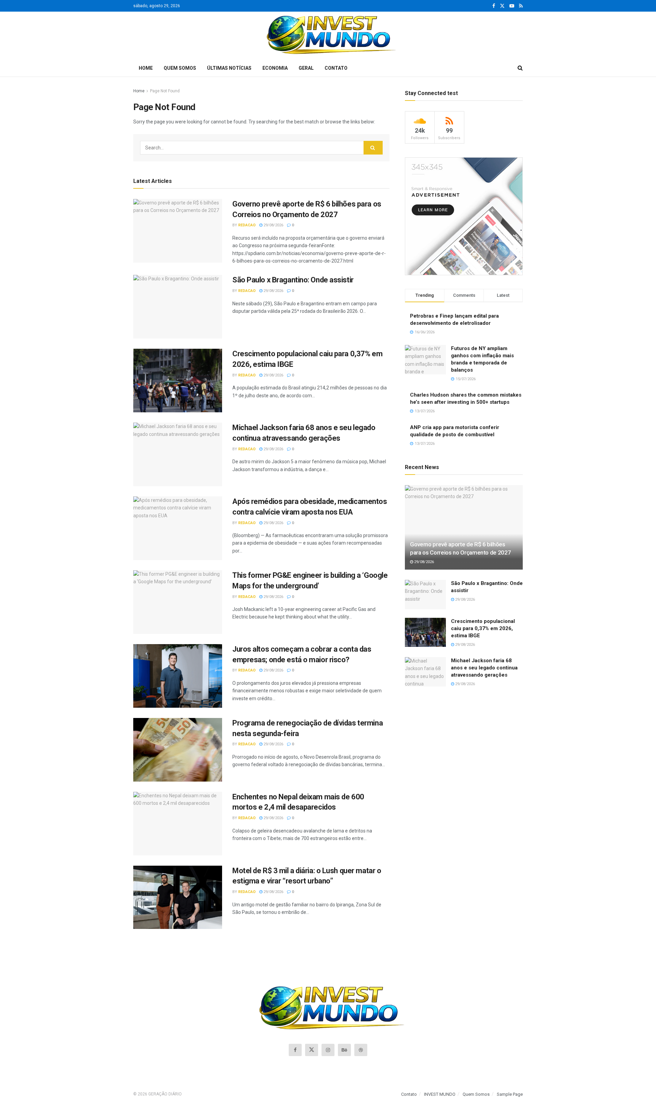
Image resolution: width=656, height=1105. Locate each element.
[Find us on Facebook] (493, 6)
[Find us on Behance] (344, 1050)
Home (146, 68)
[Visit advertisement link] (464, 216)
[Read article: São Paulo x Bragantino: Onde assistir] (177, 306)
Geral (306, 68)
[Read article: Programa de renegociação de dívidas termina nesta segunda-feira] (177, 750)
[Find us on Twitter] (502, 6)
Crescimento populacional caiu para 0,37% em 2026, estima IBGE (483, 628)
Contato (336, 68)
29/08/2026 (272, 225)
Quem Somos (180, 68)
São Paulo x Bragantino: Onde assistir (293, 280)
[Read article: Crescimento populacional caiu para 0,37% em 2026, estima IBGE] (177, 380)
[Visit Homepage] (328, 35)
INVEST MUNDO (439, 1094)
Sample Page (510, 1094)
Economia (275, 68)
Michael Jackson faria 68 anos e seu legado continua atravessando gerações (484, 667)
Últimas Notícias (229, 68)
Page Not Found (165, 91)
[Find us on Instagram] (328, 1050)
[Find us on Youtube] (511, 6)
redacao (247, 225)
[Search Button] (520, 68)
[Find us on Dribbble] (360, 1050)
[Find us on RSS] (521, 6)
